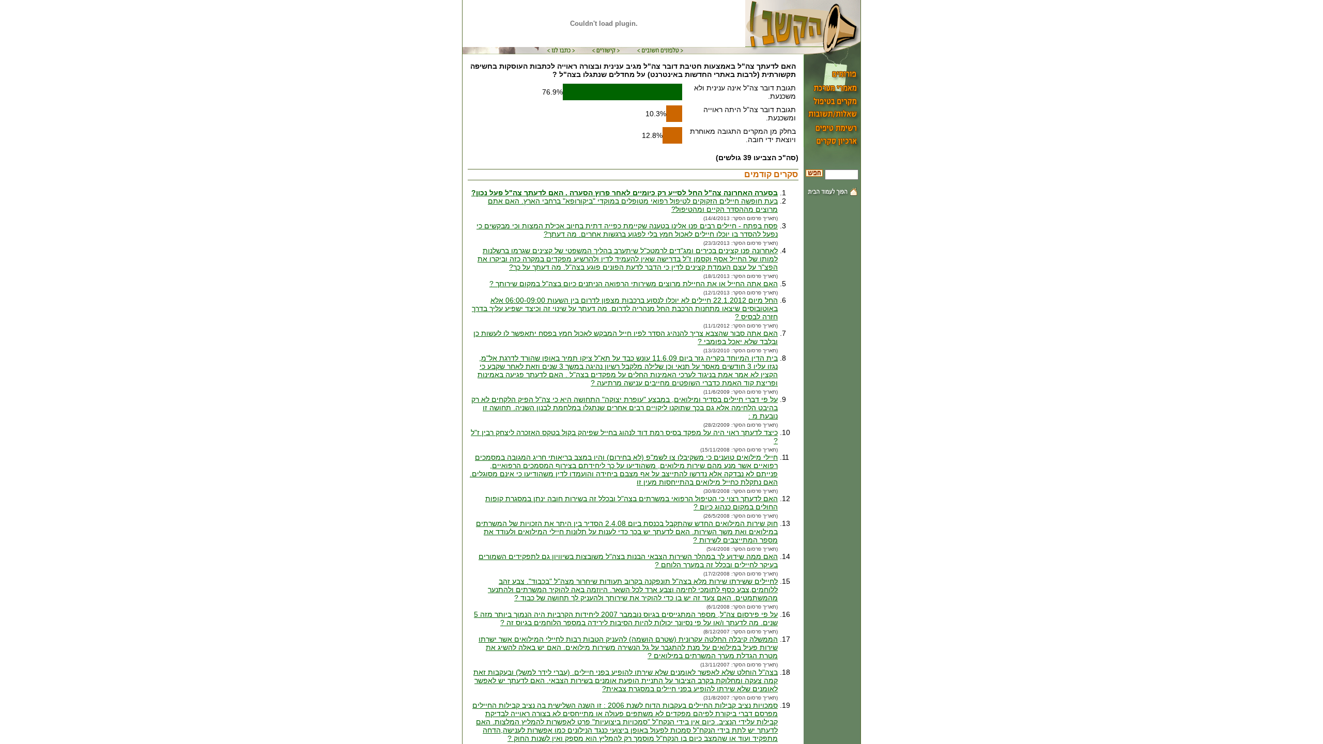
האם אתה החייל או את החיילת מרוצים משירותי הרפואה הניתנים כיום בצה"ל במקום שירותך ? (633, 284)
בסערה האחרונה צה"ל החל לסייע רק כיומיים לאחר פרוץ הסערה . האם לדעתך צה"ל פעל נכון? (624, 193)
